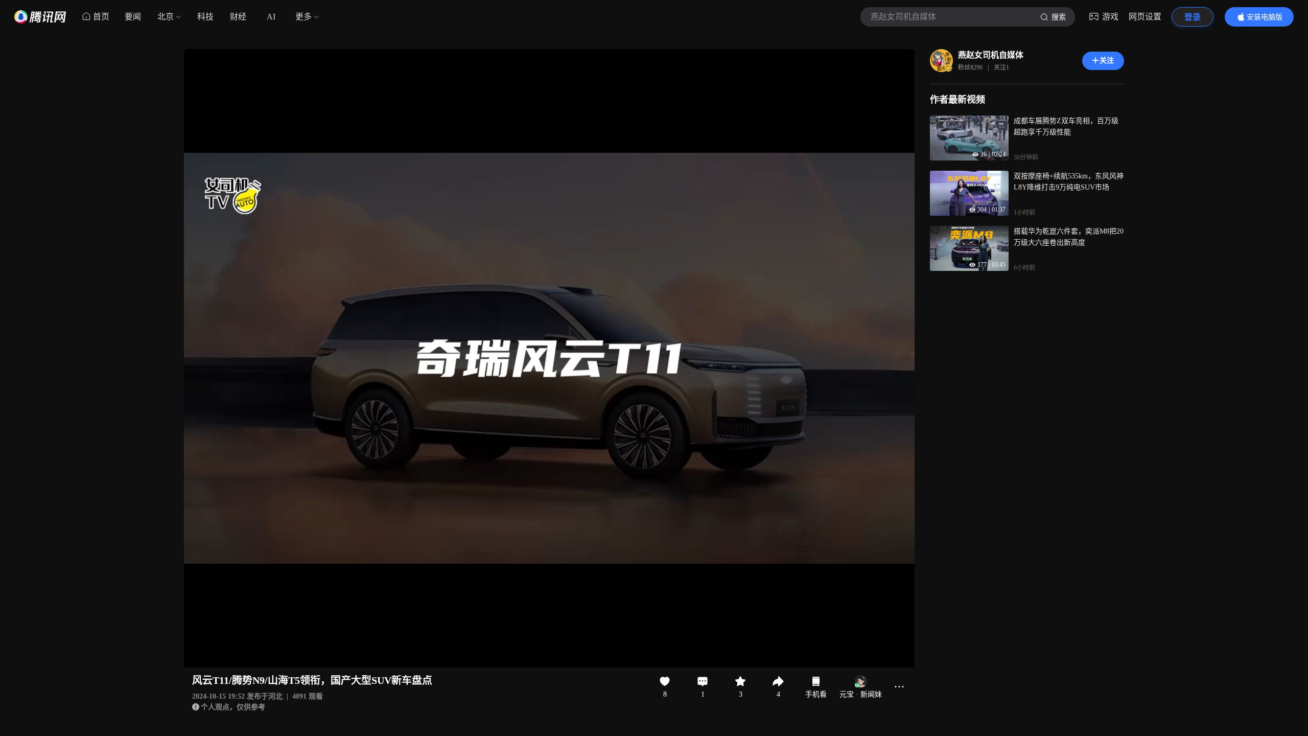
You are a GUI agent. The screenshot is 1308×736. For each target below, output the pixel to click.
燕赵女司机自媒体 (990, 55)
